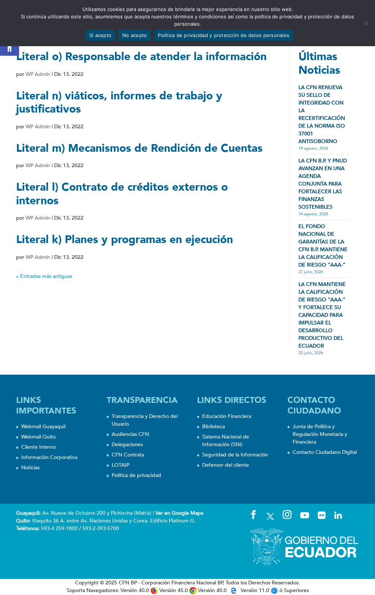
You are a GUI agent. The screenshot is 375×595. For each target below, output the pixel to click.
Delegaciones (127, 444)
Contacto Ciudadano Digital (325, 452)
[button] (9, 46)
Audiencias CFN (130, 434)
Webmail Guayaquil (43, 426)
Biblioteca (213, 426)
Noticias (30, 467)
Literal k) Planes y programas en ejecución (124, 239)
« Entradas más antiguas (44, 276)
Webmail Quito (38, 436)
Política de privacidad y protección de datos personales (223, 35)
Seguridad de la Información (235, 454)
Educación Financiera (226, 416)
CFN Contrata (128, 454)
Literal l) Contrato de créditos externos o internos (122, 194)
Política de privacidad (136, 475)
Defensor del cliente (225, 465)
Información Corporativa (49, 457)
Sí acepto (100, 35)
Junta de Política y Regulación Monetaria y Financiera (320, 434)
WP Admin (38, 74)
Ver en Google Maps (179, 513)
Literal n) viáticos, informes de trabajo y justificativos (119, 102)
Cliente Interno (38, 447)
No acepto (134, 35)
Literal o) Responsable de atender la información (141, 56)
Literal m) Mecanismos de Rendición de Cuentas (139, 148)
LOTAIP (120, 465)
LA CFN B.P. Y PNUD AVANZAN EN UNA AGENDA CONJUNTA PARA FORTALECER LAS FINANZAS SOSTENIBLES (322, 183)
